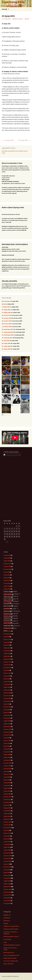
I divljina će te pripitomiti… (12, 926)
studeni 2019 (7, 732)
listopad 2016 (7, 827)
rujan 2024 (6, 572)
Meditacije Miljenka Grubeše (12, 945)
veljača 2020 (7, 723)
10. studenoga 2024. (7, 335)
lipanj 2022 (7, 645)
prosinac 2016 (7, 822)
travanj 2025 (7, 555)
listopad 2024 (7, 569)
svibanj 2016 (7, 841)
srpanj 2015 (7, 869)
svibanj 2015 (7, 875)
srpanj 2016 (7, 836)
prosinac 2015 (7, 855)
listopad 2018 (7, 768)
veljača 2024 (7, 589)
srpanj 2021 (7, 676)
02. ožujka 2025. (6, 309)
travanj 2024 (7, 583)
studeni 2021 (7, 665)
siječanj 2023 (7, 625)
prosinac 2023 (7, 594)
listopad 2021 (7, 667)
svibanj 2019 (7, 749)
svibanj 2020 (7, 715)
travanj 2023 (7, 617)
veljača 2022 (7, 656)
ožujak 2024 (7, 586)
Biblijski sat (7, 915)
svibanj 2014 (7, 898)
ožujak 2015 (7, 881)
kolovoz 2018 (7, 774)
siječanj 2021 (7, 693)
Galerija (6, 923)
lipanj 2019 (7, 746)
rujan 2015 (6, 864)
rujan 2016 (6, 830)
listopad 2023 (7, 600)
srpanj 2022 (7, 642)
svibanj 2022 (7, 648)
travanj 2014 (7, 900)
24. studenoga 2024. (7, 329)
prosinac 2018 (7, 763)
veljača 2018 (7, 791)
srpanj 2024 (7, 575)
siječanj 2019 (7, 760)
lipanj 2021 (7, 679)
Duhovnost (7, 920)
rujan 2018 (6, 771)
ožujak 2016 (7, 847)
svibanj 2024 (7, 580)
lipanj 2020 (7, 712)
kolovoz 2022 (7, 639)
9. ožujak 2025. (6, 307)
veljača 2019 (7, 757)
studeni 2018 (7, 766)
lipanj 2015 (7, 872)
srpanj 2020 (7, 709)
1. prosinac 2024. (6, 326)
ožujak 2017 (7, 813)
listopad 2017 (7, 802)
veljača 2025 (7, 561)
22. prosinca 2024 (7, 318)
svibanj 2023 (7, 614)
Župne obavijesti (18, 19)
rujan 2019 (6, 738)
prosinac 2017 (7, 796)
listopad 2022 (7, 634)
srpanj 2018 (7, 777)
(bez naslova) (6, 301)
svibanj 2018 (7, 782)
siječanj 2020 (7, 726)
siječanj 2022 (7, 659)
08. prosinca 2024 (7, 324)
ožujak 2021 (7, 687)
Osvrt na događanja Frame (11, 955)
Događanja (7, 918)
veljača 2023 (7, 622)
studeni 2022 (7, 631)
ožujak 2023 (7, 620)
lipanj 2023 (7, 611)
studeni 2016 (7, 825)
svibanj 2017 (7, 808)
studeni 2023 (7, 597)
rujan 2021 (6, 670)
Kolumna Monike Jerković (11, 936)
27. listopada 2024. (7, 338)
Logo (5, 942)
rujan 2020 (6, 704)
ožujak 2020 (7, 721)
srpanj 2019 (7, 743)
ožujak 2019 (7, 754)
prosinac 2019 (7, 729)
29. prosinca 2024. (7, 315)
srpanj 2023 (7, 608)
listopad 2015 (7, 861)
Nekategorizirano (9, 952)
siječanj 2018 (7, 794)
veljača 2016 (7, 850)
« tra (7, 542)
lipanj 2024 (7, 577)
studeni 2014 (7, 892)
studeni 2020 (7, 698)
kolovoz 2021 (7, 673)
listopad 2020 (7, 701)
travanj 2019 (7, 752)
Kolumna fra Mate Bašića (11, 929)
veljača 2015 (7, 884)
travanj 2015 (7, 878)
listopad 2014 (7, 895)
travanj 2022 (7, 650)
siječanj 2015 (7, 886)
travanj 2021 (7, 684)
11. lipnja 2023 (8, 140)
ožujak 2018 (7, 788)
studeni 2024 (7, 566)
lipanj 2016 (7, 839)
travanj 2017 (7, 811)
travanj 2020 (7, 718)
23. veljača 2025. (6, 312)
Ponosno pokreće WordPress (10, 976)
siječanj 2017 (7, 819)
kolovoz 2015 (7, 867)
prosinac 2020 (7, 695)
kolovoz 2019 (7, 740)
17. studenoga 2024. (7, 332)
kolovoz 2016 (7, 833)
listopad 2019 (7, 735)
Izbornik (4, 9)
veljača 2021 (7, 690)
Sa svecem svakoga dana (11, 961)
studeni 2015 (7, 858)
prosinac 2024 (7, 563)
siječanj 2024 (7, 592)
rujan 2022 (6, 636)
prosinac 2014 (7, 889)
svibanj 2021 (7, 681)
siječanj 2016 (7, 853)
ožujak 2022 (7, 653)
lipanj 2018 (7, 780)
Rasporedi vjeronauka (10, 958)
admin (27, 19)
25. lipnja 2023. (24, 140)
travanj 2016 (7, 844)
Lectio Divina (7, 939)
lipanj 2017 (7, 805)
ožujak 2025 (7, 558)
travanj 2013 (7, 903)
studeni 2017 (7, 799)
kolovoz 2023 (7, 606)
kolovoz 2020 (7, 707)
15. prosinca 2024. (7, 321)
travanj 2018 (7, 785)
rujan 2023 (6, 603)
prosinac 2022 (7, 628)
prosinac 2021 (7, 662)
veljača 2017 (7, 816)
